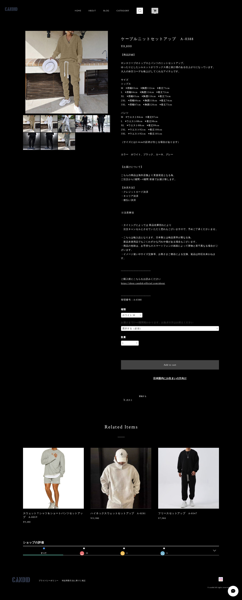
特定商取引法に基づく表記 (74, 581)
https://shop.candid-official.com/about (143, 283)
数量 (123, 337)
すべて (44, 553)
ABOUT (92, 10)
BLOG (106, 10)
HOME (78, 10)
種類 (123, 309)
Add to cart (170, 365)
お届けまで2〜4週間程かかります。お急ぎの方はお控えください (157, 322)
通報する (142, 396)
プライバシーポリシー (48, 581)
